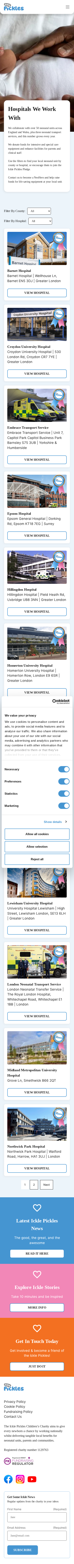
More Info (37, 1307)
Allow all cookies (37, 834)
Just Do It (37, 1366)
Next (46, 1184)
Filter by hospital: (15, 221)
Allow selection (37, 846)
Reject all (37, 859)
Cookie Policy (14, 1407)
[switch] (63, 781)
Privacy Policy (15, 1402)
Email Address (37, 1527)
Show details (53, 821)
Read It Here (37, 1253)
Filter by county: (14, 211)
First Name (37, 1509)
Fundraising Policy (18, 1412)
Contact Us (13, 1417)
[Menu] (67, 7)
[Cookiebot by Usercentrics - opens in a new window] (52, 701)
